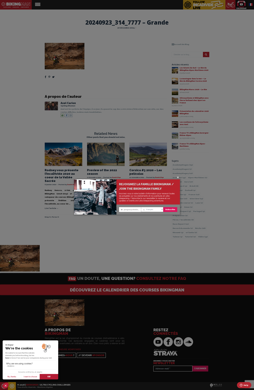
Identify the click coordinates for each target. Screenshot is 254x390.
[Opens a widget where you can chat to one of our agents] (244, 385)
